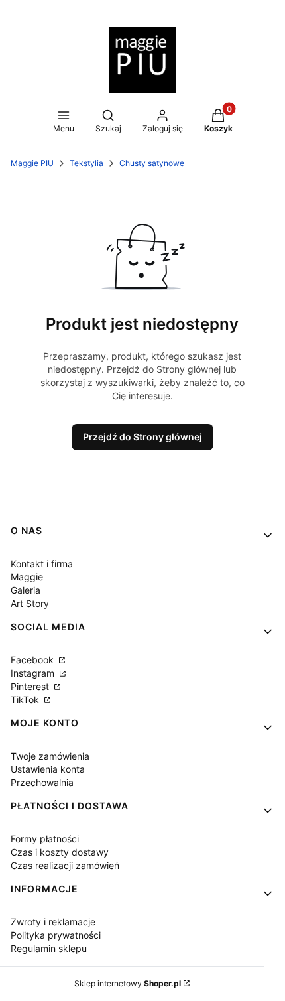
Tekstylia (86, 163)
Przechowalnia (42, 782)
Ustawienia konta (48, 769)
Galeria (25, 590)
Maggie (27, 576)
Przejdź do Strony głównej (142, 436)
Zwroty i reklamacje (53, 921)
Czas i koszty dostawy (60, 852)
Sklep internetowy (127, 983)
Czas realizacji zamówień (65, 865)
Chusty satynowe (151, 163)
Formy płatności (45, 838)
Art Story (30, 603)
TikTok (26, 699)
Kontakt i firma (42, 563)
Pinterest (31, 686)
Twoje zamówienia (50, 756)
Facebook (33, 659)
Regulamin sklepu (49, 948)
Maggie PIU (32, 163)
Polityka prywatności (56, 935)
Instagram (34, 673)
